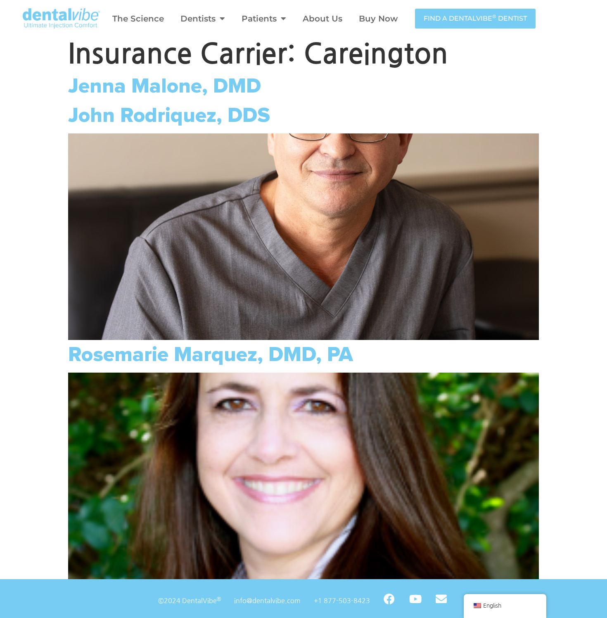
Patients (259, 19)
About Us (322, 19)
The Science (138, 19)
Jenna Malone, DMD (164, 86)
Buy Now (378, 19)
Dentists (198, 19)
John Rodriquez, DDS (169, 115)
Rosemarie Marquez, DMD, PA (210, 354)
